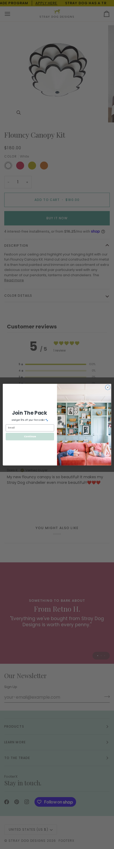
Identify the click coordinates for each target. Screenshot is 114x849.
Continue (30, 436)
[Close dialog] (107, 387)
